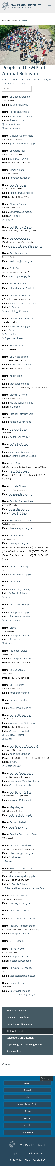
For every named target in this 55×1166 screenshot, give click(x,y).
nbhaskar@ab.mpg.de (20, 494)
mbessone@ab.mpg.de (21, 452)
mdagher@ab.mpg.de (20, 815)
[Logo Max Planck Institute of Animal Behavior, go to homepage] (22, 6)
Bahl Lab (16, 307)
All (23, 83)
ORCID (8, 597)
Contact (27, 1090)
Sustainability (14, 1051)
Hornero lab (18, 120)
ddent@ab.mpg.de (18, 956)
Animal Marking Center (27, 1104)
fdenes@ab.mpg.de (19, 933)
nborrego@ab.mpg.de (20, 574)
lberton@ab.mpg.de (19, 437)
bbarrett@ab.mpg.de (20, 364)
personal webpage (21, 960)
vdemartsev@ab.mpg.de (22, 918)
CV (13, 330)
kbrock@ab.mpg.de (19, 635)
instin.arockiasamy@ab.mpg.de (25, 246)
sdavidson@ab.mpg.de (21, 853)
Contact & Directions (18, 1017)
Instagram (27, 1118)
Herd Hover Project (14, 735)
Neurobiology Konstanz (17, 311)
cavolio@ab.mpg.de (19, 276)
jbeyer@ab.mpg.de (19, 471)
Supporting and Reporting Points (24, 1044)
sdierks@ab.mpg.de (19, 991)
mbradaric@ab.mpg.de (21, 589)
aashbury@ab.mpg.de (20, 261)
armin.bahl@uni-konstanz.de (24, 303)
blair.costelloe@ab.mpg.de (23, 723)
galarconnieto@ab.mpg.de (23, 143)
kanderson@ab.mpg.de (21, 192)
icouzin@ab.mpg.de (19, 754)
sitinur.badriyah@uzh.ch (21, 288)
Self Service (27, 1132)
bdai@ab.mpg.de (18, 827)
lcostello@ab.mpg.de (20, 708)
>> (38, 995)
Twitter (8, 739)
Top (48, 1078)
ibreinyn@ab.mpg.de (20, 612)
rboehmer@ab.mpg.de (20, 528)
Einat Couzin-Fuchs (22, 785)
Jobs (27, 1097)
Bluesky (9, 220)
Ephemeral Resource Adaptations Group (25, 888)
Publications (11, 334)
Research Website (21, 731)
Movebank (17, 857)
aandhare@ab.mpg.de (20, 212)
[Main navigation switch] (50, 7)
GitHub (8, 643)
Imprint (15, 1153)
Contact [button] (7, 1064)
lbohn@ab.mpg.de (18, 543)
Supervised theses (14, 338)
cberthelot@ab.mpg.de (21, 402)
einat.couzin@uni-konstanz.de (25, 781)
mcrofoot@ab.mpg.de (20, 800)
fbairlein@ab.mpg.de (20, 326)
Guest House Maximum (19, 1024)
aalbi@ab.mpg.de (18, 158)
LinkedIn (16, 216)
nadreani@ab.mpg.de (20, 116)
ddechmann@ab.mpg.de (22, 876)
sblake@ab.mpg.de (19, 509)
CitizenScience (12, 124)
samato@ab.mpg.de (20, 177)
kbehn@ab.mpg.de (19, 383)
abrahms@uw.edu (18, 104)
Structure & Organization (20, 1037)
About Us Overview (17, 1010)
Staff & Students (15, 1031)
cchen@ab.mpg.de (19, 692)
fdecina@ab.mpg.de (19, 903)
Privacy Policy (36, 1153)
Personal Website (21, 616)
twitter (15, 762)
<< (16, 995)
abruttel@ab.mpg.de (20, 658)
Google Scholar (12, 128)
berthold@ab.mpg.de (20, 421)
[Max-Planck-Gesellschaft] (14, 1145)
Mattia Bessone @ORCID (24, 456)
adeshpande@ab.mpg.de (22, 975)
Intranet (27, 1083)
